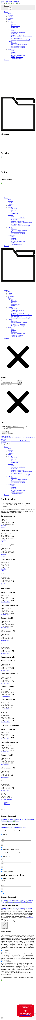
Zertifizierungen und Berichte (19, 55)
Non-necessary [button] (5, 960)
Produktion (14, 54)
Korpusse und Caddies (17, 35)
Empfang (13, 24)
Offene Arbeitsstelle (16, 58)
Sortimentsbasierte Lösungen (19, 44)
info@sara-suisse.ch (6, 799)
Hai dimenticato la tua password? (21, 437)
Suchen (20, 381)
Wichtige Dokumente (17, 57)
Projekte (10, 41)
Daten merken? (8, 433)
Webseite (3, 525)
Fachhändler (11, 18)
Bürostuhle (14, 33)
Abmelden (3, 442)
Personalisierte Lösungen (18, 46)
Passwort (4, 428)
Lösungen (10, 21)
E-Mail (3, 527)
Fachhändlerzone (5, 441)
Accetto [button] (3, 919)
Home (6, 12)
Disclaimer (7, 804)
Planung (13, 52)
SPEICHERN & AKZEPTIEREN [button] (10, 971)
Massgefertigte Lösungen (18, 47)
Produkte (10, 15)
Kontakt (10, 16)
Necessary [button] (3, 949)
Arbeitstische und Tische (18, 32)
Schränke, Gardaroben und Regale (20, 40)
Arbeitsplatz (14, 27)
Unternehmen (11, 49)
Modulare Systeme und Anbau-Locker (21, 36)
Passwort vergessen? (6, 436)
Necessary (5, 950)
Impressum (7, 802)
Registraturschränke (16, 38)
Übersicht (14, 23)
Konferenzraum (15, 26)
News (9, 19)
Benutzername (6, 426)
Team (12, 50)
